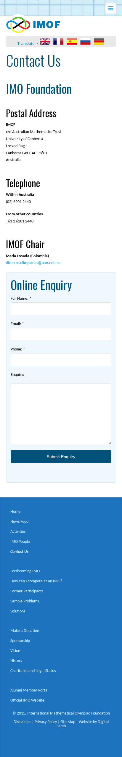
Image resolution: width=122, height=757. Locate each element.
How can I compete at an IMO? (36, 581)
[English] (45, 43)
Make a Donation (24, 631)
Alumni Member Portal (29, 690)
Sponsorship (20, 641)
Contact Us (19, 552)
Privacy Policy (46, 722)
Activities (17, 532)
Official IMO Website (27, 700)
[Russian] (85, 43)
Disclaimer (22, 722)
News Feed (19, 522)
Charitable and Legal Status (33, 671)
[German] (99, 43)
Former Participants (26, 591)
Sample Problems (24, 601)
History (16, 661)
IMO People (20, 542)
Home (15, 511)
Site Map (67, 722)
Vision (15, 651)
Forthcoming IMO (25, 571)
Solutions (17, 611)
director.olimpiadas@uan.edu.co (33, 263)
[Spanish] (72, 43)
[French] (58, 43)
